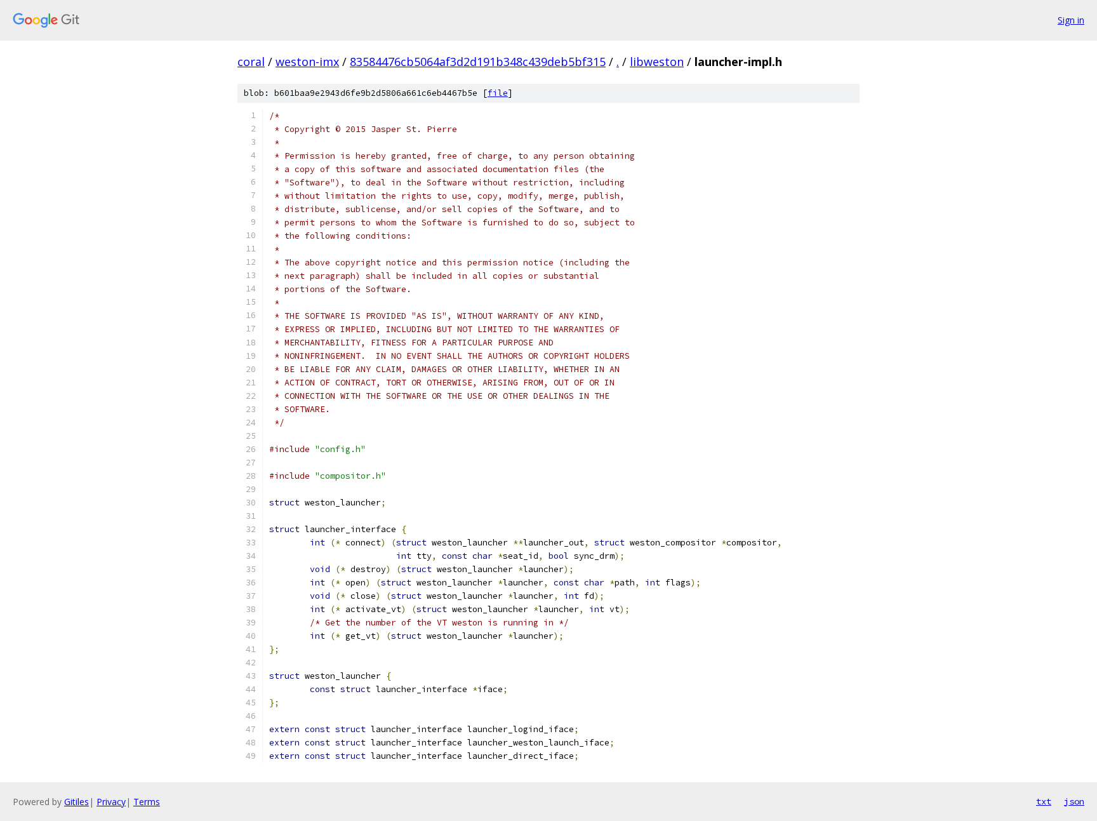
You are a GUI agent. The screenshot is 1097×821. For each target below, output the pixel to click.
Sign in (1071, 20)
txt (1043, 801)
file (498, 93)
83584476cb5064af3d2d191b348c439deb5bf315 (478, 61)
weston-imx (307, 61)
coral (251, 61)
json (1074, 801)
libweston (657, 61)
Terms (146, 802)
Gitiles (76, 802)
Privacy (111, 802)
